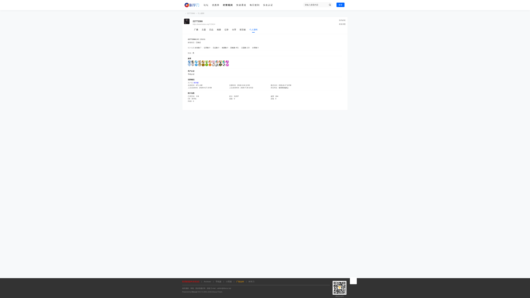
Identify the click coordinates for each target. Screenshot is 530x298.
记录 (226, 29)
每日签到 (255, 5)
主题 (204, 29)
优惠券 (215, 5)
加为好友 (342, 20)
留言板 (243, 29)
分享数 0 (255, 48)
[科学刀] (192, 5)
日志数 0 (216, 48)
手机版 (218, 281)
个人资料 (253, 29)
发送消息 (342, 24)
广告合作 (240, 281)
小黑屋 (229, 281)
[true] (329, 4)
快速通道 (241, 5)
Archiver (207, 281)
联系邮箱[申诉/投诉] (190, 281)
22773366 (191, 13)
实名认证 (268, 5)
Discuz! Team (217, 292)
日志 (211, 29)
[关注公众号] (353, 280)
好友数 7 (198, 48)
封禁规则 (228, 5)
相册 (219, 29)
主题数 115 (245, 48)
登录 (340, 5)
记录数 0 (207, 48)
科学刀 (183, 13)
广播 (196, 29)
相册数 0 (225, 48)
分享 (234, 29)
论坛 (206, 5)
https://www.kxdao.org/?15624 (204, 24)
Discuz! (195, 292)
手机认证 (191, 74)
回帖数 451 (234, 48)
